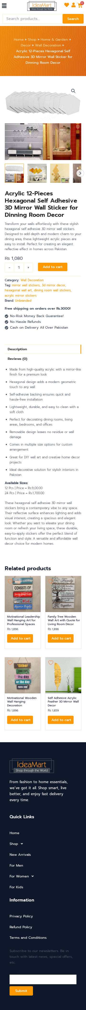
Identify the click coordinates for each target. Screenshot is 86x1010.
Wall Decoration (32, 280)
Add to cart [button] (21, 638)
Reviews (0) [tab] (17, 358)
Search (73, 18)
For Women (19, 876)
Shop (14, 843)
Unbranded (23, 300)
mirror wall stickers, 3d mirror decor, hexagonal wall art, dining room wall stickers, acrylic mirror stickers (38, 290)
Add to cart (53, 266)
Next (80, 173)
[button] (4, 5)
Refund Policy (21, 927)
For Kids (16, 887)
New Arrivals (20, 854)
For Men (16, 865)
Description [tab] (17, 349)
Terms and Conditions (28, 937)
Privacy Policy (21, 916)
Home (14, 833)
